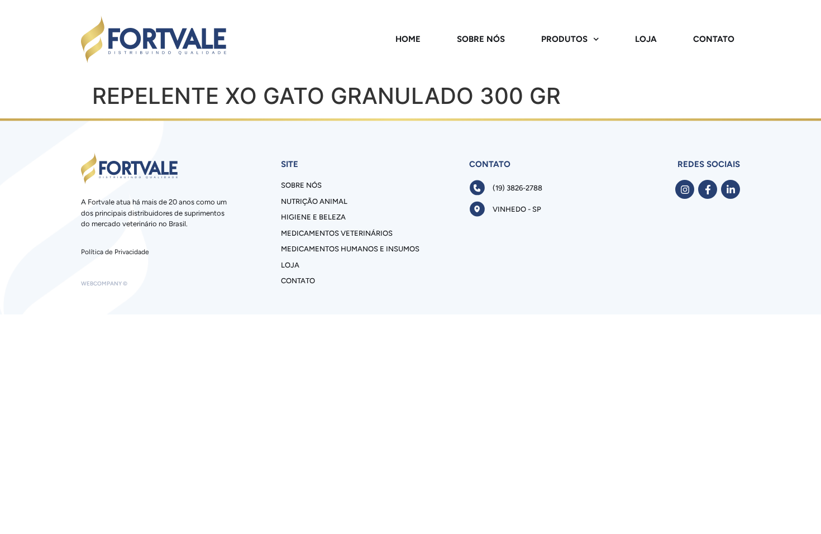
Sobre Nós (481, 39)
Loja (646, 39)
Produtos (564, 39)
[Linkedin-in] (730, 189)
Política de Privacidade (115, 252)
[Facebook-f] (707, 189)
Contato (713, 39)
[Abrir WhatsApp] (793, 506)
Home (408, 39)
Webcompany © (104, 283)
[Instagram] (684, 189)
